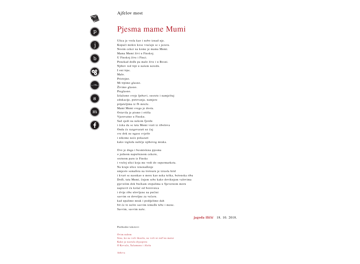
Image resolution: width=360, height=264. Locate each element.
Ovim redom (124, 234)
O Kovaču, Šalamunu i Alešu (134, 245)
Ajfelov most (130, 13)
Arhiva (121, 252)
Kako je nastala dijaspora (132, 241)
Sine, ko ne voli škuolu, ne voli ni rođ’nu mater (145, 238)
